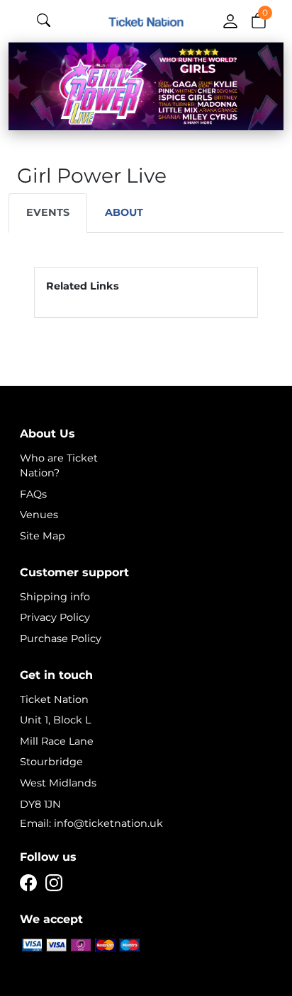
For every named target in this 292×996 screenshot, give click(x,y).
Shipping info (55, 596)
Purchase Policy (60, 638)
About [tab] (124, 212)
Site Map (42, 536)
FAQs (33, 494)
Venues (39, 514)
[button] (258, 19)
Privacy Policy (55, 617)
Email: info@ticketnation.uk (91, 823)
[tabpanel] (146, 292)
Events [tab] (47, 212)
